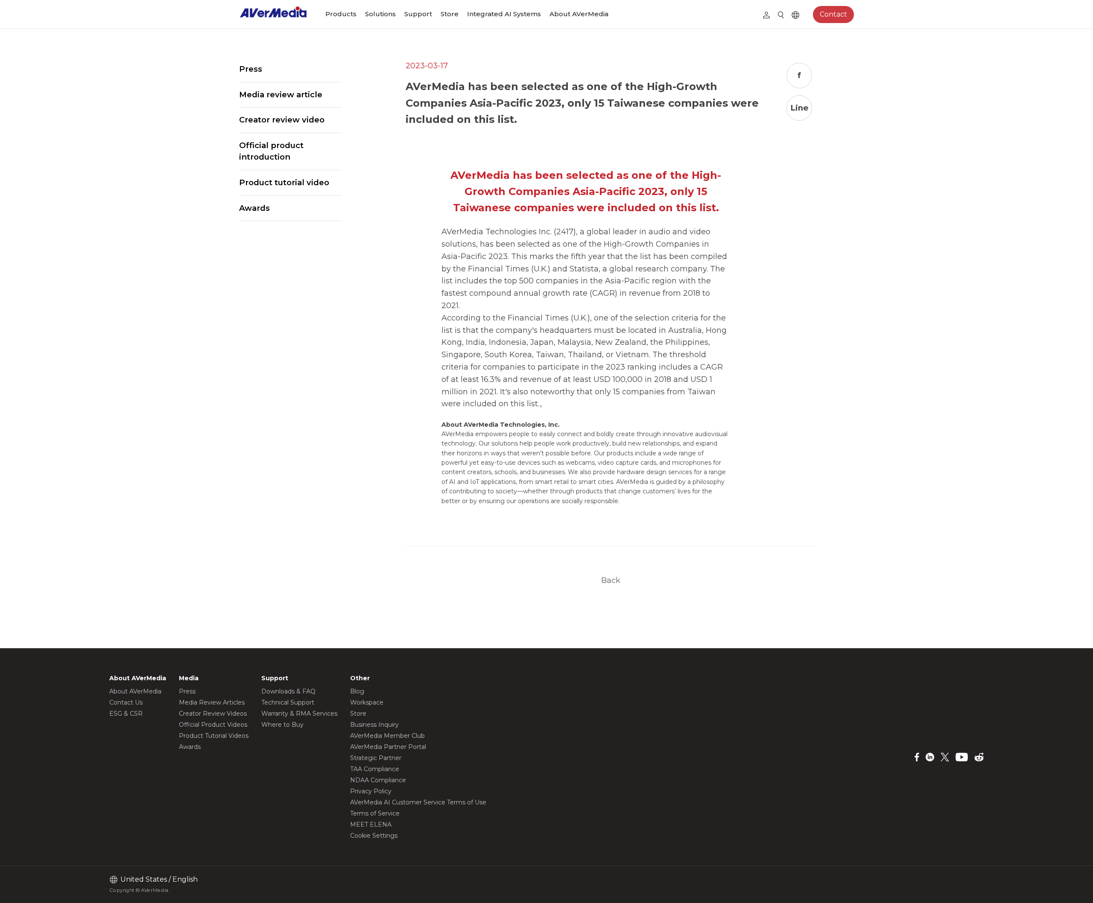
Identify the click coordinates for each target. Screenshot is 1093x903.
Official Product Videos (213, 724)
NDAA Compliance (378, 780)
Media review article (280, 94)
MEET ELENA (371, 824)
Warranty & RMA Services (299, 713)
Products (341, 14)
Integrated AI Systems (504, 14)
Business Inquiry (374, 724)
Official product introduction (271, 151)
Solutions (380, 14)
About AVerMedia (578, 14)
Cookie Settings (373, 835)
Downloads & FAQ (288, 691)
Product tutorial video (284, 182)
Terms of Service (375, 813)
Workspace (366, 702)
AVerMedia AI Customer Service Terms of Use (418, 802)
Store (450, 14)
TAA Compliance (374, 769)
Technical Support (287, 702)
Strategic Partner (375, 758)
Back (610, 580)
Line (799, 108)
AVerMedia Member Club (387, 736)
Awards (254, 208)
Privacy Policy (371, 791)
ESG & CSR (126, 713)
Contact (833, 14)
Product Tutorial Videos (213, 736)
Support (418, 14)
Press (250, 69)
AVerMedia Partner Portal (388, 747)
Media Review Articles (212, 702)
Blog (357, 691)
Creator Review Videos (213, 713)
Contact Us (126, 702)
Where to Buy (282, 724)
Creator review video (281, 120)
